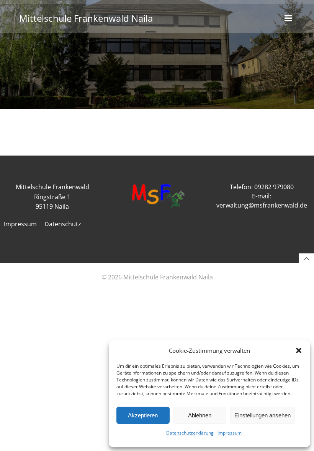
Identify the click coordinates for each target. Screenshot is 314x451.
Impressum (230, 433)
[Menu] (288, 18)
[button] (299, 350)
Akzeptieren (143, 415)
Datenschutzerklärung (190, 433)
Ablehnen (199, 415)
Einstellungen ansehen (262, 415)
